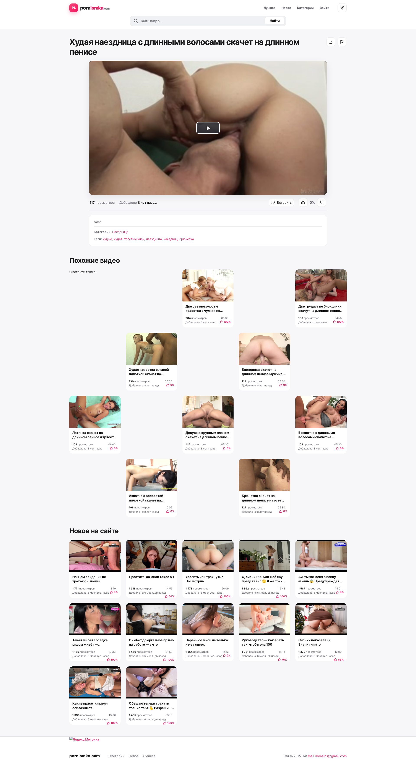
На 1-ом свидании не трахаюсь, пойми (89, 579)
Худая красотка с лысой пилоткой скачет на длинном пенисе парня (149, 372)
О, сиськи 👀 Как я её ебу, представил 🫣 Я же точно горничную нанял (263, 579)
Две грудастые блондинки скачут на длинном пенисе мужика (320, 308)
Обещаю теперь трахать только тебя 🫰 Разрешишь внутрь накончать (151, 705)
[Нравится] (303, 202)
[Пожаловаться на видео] (342, 41)
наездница (154, 239)
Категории (305, 8)
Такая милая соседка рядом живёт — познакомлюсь (90, 642)
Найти (275, 21)
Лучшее (269, 8)
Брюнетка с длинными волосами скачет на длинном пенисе (316, 435)
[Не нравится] (321, 202)
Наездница (120, 232)
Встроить (284, 202)
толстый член (134, 239)
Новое (286, 8)
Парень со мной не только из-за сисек (206, 642)
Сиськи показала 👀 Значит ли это (314, 642)
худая (118, 239)
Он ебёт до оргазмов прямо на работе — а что (151, 642)
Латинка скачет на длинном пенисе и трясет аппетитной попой (93, 435)
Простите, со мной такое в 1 (151, 577)
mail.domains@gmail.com (327, 756)
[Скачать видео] (331, 41)
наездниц (171, 239)
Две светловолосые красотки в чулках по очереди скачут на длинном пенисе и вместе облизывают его (206, 308)
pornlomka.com (84, 756)
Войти (324, 8)
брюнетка (186, 239)
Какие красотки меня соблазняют (90, 705)
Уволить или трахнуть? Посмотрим (204, 579)
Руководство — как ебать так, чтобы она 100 (263, 642)
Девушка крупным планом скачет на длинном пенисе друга (207, 435)
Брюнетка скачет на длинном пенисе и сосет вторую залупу (261, 498)
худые (107, 239)
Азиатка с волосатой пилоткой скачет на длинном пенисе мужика (149, 498)
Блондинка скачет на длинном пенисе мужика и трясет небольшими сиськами (263, 372)
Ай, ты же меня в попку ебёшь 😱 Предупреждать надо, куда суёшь (319, 579)
